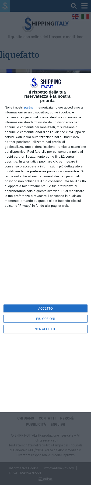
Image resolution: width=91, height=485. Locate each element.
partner (29, 107)
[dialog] (45, 242)
